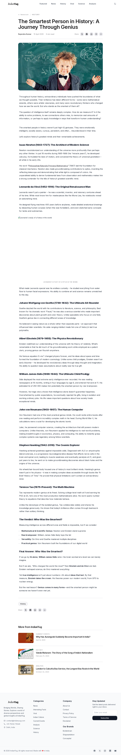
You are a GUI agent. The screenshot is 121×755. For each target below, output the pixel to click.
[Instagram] (105, 751)
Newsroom (24, 14)
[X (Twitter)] (100, 751)
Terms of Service (69, 717)
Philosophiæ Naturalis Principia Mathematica (48, 166)
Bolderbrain (67, 731)
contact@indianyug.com (15, 721)
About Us (66, 706)
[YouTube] (115, 751)
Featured (43, 4)
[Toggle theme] (115, 4)
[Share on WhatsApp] (91, 34)
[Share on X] (82, 34)
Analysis (92, 4)
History (63, 4)
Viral (72, 4)
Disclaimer (67, 721)
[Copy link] (101, 34)
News (53, 4)
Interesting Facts (39, 710)
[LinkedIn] (110, 751)
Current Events (39, 721)
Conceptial (67, 738)
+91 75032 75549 (13, 724)
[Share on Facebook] (87, 34)
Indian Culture (38, 717)
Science (81, 4)
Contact (66, 710)
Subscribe (105, 718)
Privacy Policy (68, 713)
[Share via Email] (96, 34)
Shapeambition (68, 735)
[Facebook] (94, 751)
